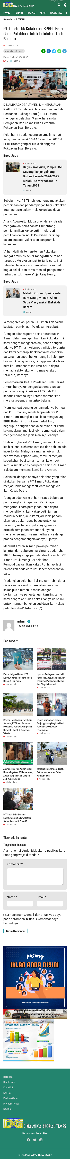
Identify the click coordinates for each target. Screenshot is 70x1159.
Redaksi (7, 1109)
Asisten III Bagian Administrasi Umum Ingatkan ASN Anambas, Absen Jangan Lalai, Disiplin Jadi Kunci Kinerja (18, 773)
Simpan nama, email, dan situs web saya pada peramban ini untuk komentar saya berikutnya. (32, 919)
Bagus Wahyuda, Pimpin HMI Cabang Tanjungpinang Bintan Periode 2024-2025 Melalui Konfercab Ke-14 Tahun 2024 (43, 176)
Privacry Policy (11, 1103)
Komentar (15, 864)
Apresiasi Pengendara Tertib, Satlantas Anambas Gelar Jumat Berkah (50, 772)
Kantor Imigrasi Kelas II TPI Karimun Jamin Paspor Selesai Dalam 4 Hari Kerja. (17, 677)
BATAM (32, 12)
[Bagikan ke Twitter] (54, 51)
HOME (6, 12)
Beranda (7, 19)
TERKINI (18, 12)
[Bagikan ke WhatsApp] (59, 51)
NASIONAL (56, 12)
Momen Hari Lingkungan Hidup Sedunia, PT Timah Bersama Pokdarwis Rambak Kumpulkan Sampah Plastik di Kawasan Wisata (17, 726)
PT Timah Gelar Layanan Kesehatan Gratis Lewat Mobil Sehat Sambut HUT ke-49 (17, 818)
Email (41, 897)
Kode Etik (8, 1087)
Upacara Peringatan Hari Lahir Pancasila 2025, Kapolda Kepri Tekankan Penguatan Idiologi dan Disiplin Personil (51, 679)
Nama (12, 897)
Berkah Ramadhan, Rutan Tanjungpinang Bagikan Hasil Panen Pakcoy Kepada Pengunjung (50, 724)
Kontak (7, 1093)
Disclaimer (9, 1082)
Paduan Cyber (11, 1098)
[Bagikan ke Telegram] (64, 51)
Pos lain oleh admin (27, 625)
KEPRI (43, 12)
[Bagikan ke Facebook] (48, 51)
